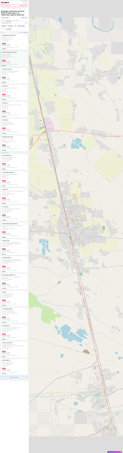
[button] (72, 256)
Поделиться (10, 18)
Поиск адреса (1, 22)
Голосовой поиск (26, 5)
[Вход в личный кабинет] (23, 2)
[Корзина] (27, 2)
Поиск (2, 5)
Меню (2, 2)
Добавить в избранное (26, 35)
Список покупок (25, 2)
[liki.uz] (6, 2)
